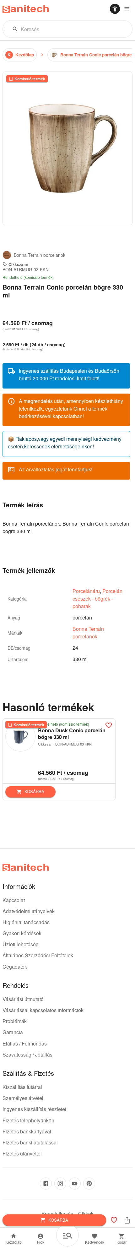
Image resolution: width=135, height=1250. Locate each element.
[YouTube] (75, 1184)
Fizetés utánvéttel (22, 1153)
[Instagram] (60, 1184)
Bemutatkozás (57, 1213)
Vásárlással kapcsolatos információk (43, 1010)
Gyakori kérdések (22, 933)
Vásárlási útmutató (23, 999)
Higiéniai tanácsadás (26, 922)
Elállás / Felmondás (25, 1043)
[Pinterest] (89, 1184)
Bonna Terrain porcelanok (88, 632)
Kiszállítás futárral (22, 1087)
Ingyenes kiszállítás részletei (34, 1109)
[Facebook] (46, 1184)
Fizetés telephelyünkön (28, 1120)
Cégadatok (15, 966)
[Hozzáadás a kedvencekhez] (108, 725)
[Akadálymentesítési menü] (115, 9)
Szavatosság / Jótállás (27, 1054)
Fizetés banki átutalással (30, 1142)
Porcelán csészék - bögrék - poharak (97, 598)
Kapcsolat (14, 900)
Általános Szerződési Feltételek (38, 955)
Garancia (13, 1032)
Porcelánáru (86, 591)
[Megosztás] (127, 1220)
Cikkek (86, 1213)
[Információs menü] (126, 8)
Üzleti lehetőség (21, 944)
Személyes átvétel (23, 1098)
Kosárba (34, 791)
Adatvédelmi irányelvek (29, 911)
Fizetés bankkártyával (27, 1131)
